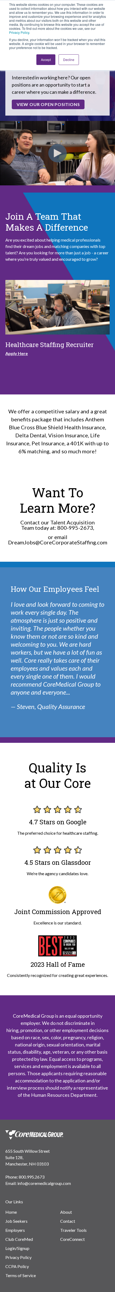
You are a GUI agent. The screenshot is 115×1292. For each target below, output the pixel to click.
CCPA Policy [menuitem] (17, 1266)
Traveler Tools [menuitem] (73, 1230)
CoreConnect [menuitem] (72, 1239)
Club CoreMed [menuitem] (19, 1239)
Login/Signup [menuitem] (17, 1248)
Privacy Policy (19, 32)
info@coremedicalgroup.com (44, 1183)
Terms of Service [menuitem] (20, 1275)
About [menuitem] (66, 1211)
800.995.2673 (31, 1176)
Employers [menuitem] (15, 1230)
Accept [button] (46, 59)
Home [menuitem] (11, 1211)
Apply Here (16, 353)
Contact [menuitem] (67, 1221)
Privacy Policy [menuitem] (18, 1257)
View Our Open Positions (48, 104)
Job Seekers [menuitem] (16, 1221)
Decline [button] (68, 59)
